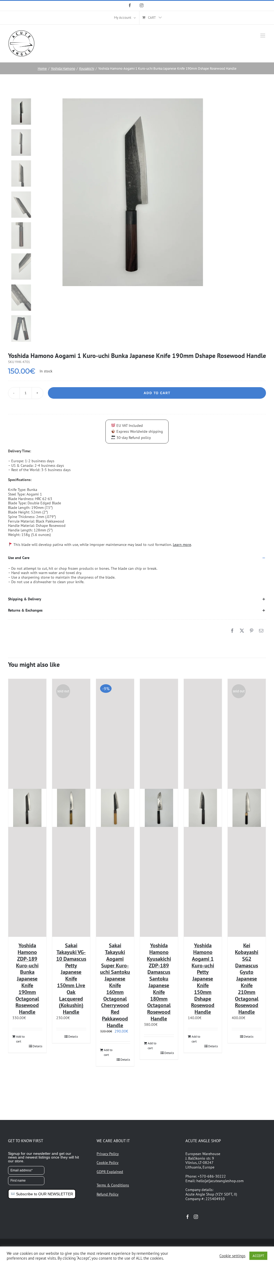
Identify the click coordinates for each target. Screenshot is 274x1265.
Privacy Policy (108, 1153)
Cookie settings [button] (232, 1255)
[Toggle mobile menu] (263, 35)
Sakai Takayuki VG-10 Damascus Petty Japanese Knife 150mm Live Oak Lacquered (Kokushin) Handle (71, 978)
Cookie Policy (108, 1162)
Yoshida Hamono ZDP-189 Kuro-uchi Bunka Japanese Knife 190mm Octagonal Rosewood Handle (27, 978)
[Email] (261, 630)
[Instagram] (196, 1217)
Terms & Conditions (113, 1185)
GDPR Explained (110, 1171)
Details (37, 1046)
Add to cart (157, 393)
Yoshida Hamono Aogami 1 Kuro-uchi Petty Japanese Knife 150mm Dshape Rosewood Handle (202, 978)
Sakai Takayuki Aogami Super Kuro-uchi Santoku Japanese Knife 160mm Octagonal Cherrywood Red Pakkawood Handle (115, 985)
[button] (137, 558)
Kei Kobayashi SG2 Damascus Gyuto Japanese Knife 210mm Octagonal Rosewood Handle (246, 978)
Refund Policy (108, 1194)
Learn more (182, 544)
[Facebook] (232, 630)
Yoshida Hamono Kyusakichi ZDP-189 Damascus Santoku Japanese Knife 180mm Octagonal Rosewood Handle (159, 982)
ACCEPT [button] (258, 1255)
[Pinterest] (251, 630)
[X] (242, 630)
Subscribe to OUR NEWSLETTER (44, 1194)
